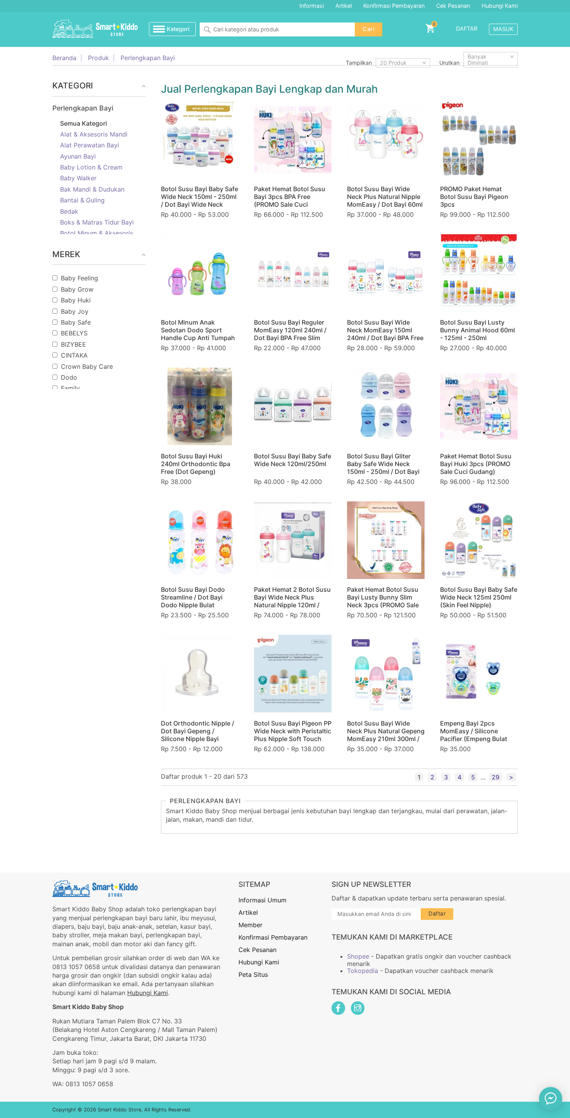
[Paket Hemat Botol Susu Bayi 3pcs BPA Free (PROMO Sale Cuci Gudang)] (293, 139)
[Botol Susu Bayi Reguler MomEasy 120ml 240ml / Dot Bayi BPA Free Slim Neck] (293, 273)
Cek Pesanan (453, 5)
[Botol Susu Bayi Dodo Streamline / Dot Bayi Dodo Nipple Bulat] (199, 540)
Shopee (358, 956)
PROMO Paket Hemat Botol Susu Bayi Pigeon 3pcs (474, 196)
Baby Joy (74, 311)
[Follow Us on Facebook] (338, 1008)
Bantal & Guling (82, 200)
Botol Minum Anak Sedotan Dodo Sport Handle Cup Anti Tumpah (198, 330)
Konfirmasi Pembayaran (394, 5)
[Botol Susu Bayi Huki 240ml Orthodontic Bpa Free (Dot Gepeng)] (199, 406)
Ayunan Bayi (78, 156)
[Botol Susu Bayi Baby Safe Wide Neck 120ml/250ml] (293, 406)
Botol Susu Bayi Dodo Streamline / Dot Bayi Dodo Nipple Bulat (193, 597)
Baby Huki (76, 300)
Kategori (178, 29)
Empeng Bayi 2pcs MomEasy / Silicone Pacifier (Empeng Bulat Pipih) (473, 734)
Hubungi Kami (500, 5)
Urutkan (449, 62)
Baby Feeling (79, 278)
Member (250, 925)
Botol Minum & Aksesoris (96, 233)
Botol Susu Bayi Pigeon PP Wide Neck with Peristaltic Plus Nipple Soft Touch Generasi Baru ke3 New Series (293, 738)
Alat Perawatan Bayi (89, 145)
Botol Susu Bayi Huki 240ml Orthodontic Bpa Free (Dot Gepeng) (195, 463)
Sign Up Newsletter (371, 884)
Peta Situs (253, 974)
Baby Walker (78, 178)
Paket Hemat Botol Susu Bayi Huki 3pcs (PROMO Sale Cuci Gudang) (475, 463)
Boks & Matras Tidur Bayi (97, 222)
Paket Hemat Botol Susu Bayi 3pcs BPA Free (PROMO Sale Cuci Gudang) (289, 200)
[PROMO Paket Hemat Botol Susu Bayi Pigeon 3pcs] (479, 139)
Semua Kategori (83, 123)
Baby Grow (77, 289)
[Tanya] (550, 1098)
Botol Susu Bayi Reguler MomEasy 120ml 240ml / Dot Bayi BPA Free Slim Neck (290, 333)
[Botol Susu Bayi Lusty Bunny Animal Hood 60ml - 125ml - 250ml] (479, 273)
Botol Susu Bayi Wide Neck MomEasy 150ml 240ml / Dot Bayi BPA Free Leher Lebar (385, 333)
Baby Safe (76, 322)
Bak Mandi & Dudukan (92, 189)
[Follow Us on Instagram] (357, 1008)
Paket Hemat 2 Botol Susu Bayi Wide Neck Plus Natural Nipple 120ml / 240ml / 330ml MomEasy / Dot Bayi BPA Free (292, 605)
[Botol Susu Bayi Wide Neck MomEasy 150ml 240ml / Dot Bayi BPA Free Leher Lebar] (386, 273)
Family (70, 388)
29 (495, 777)
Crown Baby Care (87, 366)
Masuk (503, 29)
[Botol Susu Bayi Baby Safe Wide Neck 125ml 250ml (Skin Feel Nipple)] (479, 540)
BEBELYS (74, 333)
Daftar (466, 28)
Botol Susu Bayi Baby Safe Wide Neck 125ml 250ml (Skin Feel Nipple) (478, 597)
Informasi (311, 5)
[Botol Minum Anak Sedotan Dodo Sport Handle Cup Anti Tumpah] (199, 273)
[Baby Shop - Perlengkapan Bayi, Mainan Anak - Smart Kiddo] (95, 29)
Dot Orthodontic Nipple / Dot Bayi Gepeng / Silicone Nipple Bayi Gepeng (197, 734)
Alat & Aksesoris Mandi (94, 134)
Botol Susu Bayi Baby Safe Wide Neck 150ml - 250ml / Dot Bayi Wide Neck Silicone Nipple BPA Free (199, 200)
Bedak (69, 211)
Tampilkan (359, 62)
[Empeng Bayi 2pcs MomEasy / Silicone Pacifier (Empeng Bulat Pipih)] (479, 673)
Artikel (343, 5)
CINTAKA (74, 355)
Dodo (69, 377)
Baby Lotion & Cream (91, 167)
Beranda (64, 57)
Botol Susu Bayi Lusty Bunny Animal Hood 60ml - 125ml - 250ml (477, 330)
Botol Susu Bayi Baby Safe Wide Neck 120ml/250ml (292, 460)
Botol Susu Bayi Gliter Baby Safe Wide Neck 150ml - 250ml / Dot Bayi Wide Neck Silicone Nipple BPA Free (385, 471)
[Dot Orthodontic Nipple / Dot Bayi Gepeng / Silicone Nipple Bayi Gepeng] (199, 673)
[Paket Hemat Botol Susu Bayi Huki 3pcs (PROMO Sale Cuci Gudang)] (479, 406)
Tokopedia (362, 970)
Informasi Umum (262, 900)
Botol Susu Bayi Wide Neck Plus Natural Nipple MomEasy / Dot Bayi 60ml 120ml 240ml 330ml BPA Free (385, 204)
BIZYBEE (73, 344)
